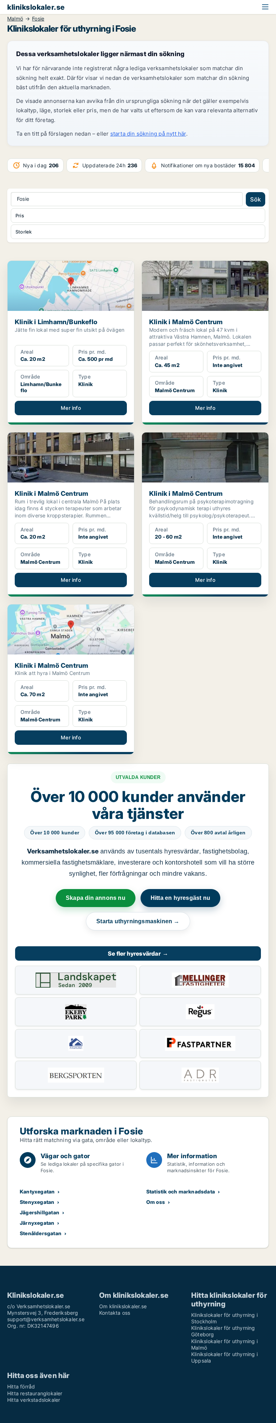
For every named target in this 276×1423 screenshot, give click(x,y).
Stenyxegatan (37, 1202)
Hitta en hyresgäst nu (180, 898)
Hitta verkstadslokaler (33, 1400)
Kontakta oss (114, 1313)
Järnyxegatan (37, 1223)
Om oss (155, 1202)
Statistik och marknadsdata (180, 1191)
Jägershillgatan (39, 1212)
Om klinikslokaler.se (123, 1306)
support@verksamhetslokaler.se (45, 1319)
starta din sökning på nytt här (148, 133)
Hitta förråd (21, 1386)
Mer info (71, 408)
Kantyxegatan (37, 1191)
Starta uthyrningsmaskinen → (137, 921)
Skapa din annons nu (95, 898)
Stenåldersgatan (40, 1233)
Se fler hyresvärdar (138, 953)
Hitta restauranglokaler (35, 1393)
